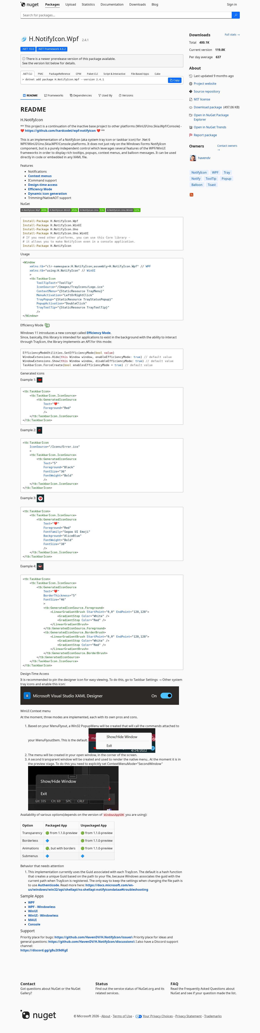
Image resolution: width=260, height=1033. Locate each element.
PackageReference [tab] (59, 73)
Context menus (40, 176)
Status (101, 983)
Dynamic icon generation (47, 193)
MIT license (202, 99)
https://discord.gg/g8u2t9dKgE (44, 950)
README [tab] (32, 95)
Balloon (196, 185)
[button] (174, 80)
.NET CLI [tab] (27, 73)
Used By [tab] (106, 95)
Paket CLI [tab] (92, 73)
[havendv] (193, 158)
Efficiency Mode (40, 189)
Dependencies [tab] (82, 95)
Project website (205, 83)
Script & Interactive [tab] (114, 73)
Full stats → (232, 34)
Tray (227, 172)
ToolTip (211, 178)
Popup (226, 178)
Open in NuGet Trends (210, 127)
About (105, 1016)
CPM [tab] (78, 73)
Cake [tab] (157, 73)
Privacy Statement (188, 1016)
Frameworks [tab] (55, 95)
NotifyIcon (199, 172)
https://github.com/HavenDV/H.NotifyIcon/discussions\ (91, 941)
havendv (204, 158)
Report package (205, 135)
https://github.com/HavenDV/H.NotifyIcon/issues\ (93, 937)
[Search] (236, 15)
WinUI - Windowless (43, 915)
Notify (195, 178)
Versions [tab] (127, 95)
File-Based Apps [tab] (140, 73)
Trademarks (213, 1016)
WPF (31, 902)
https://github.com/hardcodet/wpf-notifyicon (60, 130)
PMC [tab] (40, 73)
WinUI (33, 911)
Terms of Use (122, 1016)
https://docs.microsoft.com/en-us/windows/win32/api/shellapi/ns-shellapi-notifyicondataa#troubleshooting (88, 887)
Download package (208, 107)
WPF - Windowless (41, 907)
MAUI (32, 920)
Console (34, 924)
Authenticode (48, 885)
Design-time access (42, 185)
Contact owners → (227, 147)
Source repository (207, 91)
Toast (212, 185)
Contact (27, 983)
